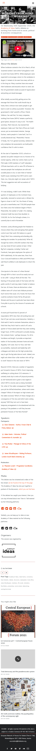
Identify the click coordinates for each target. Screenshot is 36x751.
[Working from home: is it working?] (2, 572)
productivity (11, 586)
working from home (6, 589)
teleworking (26, 586)
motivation (26, 583)
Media (20, 37)
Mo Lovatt (20, 583)
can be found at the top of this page (20, 483)
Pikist (13, 59)
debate (11, 580)
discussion (16, 580)
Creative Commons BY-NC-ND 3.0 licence (21, 732)
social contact (18, 586)
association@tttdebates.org (18, 741)
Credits (27, 37)
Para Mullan (4, 586)
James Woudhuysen (6, 583)
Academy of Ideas (8, 28)
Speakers (12, 37)
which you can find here (27, 489)
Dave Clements (4, 580)
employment (23, 580)
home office (30, 580)
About (4, 37)
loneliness (14, 583)
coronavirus (29, 576)
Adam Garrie (22, 576)
